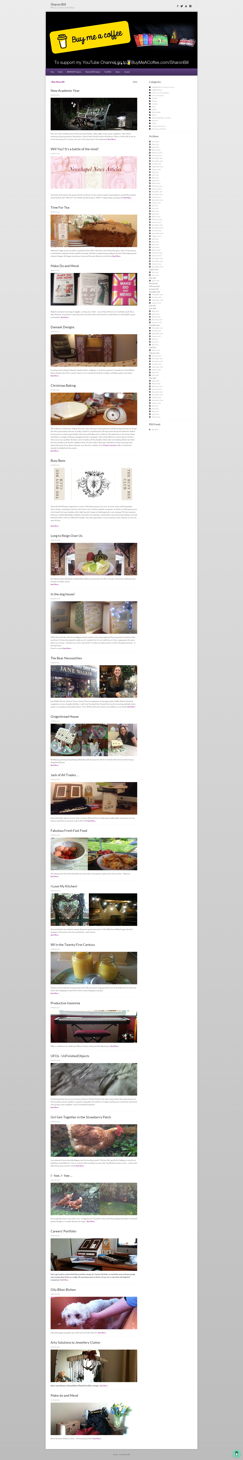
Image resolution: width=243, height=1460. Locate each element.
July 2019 (155, 272)
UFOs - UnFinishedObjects (70, 1056)
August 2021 (156, 203)
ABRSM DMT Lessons (74, 72)
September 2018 (157, 300)
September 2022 (157, 167)
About (118, 72)
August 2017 (156, 336)
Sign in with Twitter (182, 6)
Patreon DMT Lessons (93, 72)
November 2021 (157, 194)
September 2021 (157, 200)
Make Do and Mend (65, 266)
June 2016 (155, 375)
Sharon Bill (58, 4)
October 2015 (156, 397)
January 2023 (156, 155)
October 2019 (156, 264)
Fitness (154, 101)
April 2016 (155, 381)
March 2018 (156, 317)
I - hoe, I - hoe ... (61, 1175)
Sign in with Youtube (186, 6)
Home (154, 109)
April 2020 (155, 247)
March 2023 (156, 150)
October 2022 (156, 164)
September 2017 (157, 333)
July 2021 (155, 205)
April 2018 (155, 314)
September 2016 (157, 367)
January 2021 (156, 222)
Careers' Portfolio (63, 1231)
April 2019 (155, 281)
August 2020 (156, 236)
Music (154, 115)
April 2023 (155, 147)
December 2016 (157, 358)
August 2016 (156, 370)
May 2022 (155, 178)
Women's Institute (110, 445)
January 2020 (156, 256)
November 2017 (157, 328)
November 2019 (157, 261)
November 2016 (157, 361)
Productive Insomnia (65, 1003)
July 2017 (155, 339)
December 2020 (157, 225)
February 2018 (157, 320)
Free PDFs (107, 72)
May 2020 (155, 244)
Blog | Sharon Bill (58, 82)
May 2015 (155, 411)
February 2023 (157, 153)
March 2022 (156, 183)
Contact (127, 72)
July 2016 (155, 372)
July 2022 (155, 172)
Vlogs (154, 123)
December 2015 (157, 392)
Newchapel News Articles (161, 118)
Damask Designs (62, 327)
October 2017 (156, 331)
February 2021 (157, 219)
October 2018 (156, 297)
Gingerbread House (65, 716)
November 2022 (157, 161)
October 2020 (156, 231)
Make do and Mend (64, 1395)
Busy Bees (58, 460)
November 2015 (157, 395)
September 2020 (157, 233)
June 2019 (155, 275)
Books (60, 72)
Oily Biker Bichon (63, 1289)
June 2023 (155, 142)
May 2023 (155, 144)
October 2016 (156, 364)
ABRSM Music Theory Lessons (163, 87)
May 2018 (155, 311)
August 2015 (156, 403)
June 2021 (155, 208)
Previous (53, 42)
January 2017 (156, 356)
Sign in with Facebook (177, 6)
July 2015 (155, 406)
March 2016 (156, 384)
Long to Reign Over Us (66, 536)
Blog (52, 72)
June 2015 (155, 409)
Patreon (155, 121)
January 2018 (156, 322)
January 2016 (156, 389)
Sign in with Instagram (190, 6)
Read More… (112, 139)
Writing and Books (159, 129)
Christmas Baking (63, 385)
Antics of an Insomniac (160, 93)
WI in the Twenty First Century (73, 944)
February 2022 (157, 186)
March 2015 (156, 417)
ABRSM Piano (157, 90)
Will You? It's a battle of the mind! (75, 149)
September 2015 (157, 400)
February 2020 (157, 253)
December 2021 (157, 192)
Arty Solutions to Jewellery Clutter (75, 1342)
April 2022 (155, 180)
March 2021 (156, 217)
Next (190, 42)
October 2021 (156, 197)
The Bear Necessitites (66, 658)
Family (154, 98)
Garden (155, 104)
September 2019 (157, 267)
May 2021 (155, 211)
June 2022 (155, 175)
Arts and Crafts (158, 95)
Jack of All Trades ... (65, 775)
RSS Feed (155, 430)
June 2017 (155, 342)
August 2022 (156, 169)
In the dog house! (63, 594)
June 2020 (155, 242)
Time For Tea (60, 207)
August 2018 (156, 303)
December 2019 (157, 258)
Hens (154, 107)
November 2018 (157, 295)
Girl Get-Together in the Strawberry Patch (81, 1117)
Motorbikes (156, 112)
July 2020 (155, 239)
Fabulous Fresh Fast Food (69, 830)
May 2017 (155, 345)
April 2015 (155, 414)
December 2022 (157, 158)
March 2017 (156, 350)
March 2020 (156, 250)
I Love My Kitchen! (64, 886)
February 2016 (157, 386)
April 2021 (155, 214)
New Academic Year (65, 90)
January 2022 (156, 189)
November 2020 (157, 228)
